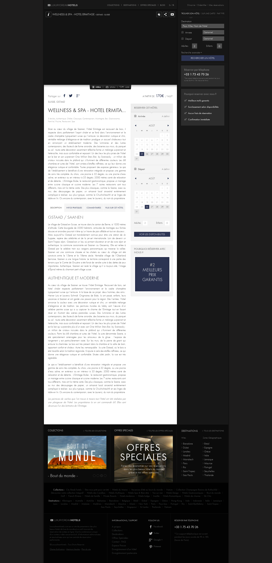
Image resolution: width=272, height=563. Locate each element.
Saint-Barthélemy (196, 503)
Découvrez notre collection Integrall (67, 492)
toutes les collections (95, 431)
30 (167, 154)
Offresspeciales (143, 452)
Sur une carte (208, 13)
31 (137, 158)
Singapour (132, 507)
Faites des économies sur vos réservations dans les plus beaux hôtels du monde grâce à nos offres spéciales (143, 469)
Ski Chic (207, 496)
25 (142, 154)
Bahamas (101, 500)
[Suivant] (168, 125)
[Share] (165, 17)
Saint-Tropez (189, 471)
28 (157, 154)
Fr (173, 5)
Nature (169, 489)
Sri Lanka (144, 507)
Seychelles (209, 471)
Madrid (186, 455)
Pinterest (157, 546)
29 (162, 154)
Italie (206, 455)
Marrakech (188, 459)
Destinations (118, 534)
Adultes (137, 222)
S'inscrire (191, 5)
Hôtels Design (172, 492)
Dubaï (186, 447)
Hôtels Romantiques (172, 496)
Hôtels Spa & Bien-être (138, 492)
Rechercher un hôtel (203, 58)
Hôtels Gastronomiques (192, 492)
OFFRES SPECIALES (148, 4)
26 (147, 154)
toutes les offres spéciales (160, 431)
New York (143, 503)
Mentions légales (73, 549)
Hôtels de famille (92, 496)
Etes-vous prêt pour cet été (97, 489)
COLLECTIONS (113, 4)
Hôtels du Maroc (120, 489)
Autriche (90, 500)
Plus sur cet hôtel (114, 207)
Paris (185, 463)
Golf (63, 496)
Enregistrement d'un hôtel (124, 549)
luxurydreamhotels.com (59, 526)
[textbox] (202, 26)
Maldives (97, 503)
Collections (117, 530)
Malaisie (85, 503)
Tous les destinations (214, 431)
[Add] (159, 17)
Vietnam (167, 507)
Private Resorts (109, 496)
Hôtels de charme (192, 496)
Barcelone (188, 443)
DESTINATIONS (129, 4)
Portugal (208, 467)
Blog (162, 4)
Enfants (159, 222)
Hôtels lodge (144, 496)
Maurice (208, 463)
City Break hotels (73, 489)
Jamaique (208, 459)
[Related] (172, 17)
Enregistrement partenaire (124, 553)
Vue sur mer (157, 492)
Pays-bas (163, 503)
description (56, 207)
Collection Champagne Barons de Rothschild (196, 489)
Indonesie (197, 500)
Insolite (156, 496)
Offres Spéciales (120, 538)
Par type (220, 13)
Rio (184, 467)
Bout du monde (214, 492)
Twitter (156, 533)
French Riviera (74, 496)
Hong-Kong (176, 500)
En (170, 5)
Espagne (208, 447)
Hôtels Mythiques (117, 492)
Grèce (207, 451)
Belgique (126, 500)
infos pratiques (74, 207)
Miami (132, 503)
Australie (79, 500)
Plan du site (86, 549)
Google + (158, 539)
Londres (186, 451)
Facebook (158, 526)
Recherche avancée (190, 52)
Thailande (209, 475)
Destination (186, 21)
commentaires (94, 207)
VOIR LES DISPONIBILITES (152, 234)
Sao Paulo (188, 475)
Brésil (206, 443)
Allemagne (67, 500)
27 (152, 154)
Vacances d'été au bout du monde (147, 489)
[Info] (48, 17)
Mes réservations (216, 5)
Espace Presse (119, 545)
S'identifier (202, 5)
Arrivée (141, 116)
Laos (55, 503)
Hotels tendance (127, 496)
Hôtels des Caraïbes (96, 492)
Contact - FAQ (119, 541)
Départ (141, 169)
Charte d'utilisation (57, 549)
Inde (187, 500)
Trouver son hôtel (190, 13)
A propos (116, 526)
